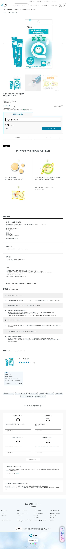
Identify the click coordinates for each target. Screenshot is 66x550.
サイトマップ (4, 513)
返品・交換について (54, 510)
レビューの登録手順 (38, 513)
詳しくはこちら (10, 430)
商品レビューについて (22, 513)
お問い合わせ (4, 516)
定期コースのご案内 (22, 510)
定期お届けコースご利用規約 (38, 516)
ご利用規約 (19, 516)
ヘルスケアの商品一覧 (23, 9)
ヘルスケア (16, 9)
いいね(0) (19, 383)
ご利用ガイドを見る (32, 459)
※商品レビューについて (20, 351)
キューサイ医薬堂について (40, 520)
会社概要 (52, 520)
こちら (24, 109)
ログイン (60, 6)
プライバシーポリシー (6, 520)
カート (64, 5)
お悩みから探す (54, 5)
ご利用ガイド (4, 510)
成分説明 (17, 137)
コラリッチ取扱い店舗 (55, 513)
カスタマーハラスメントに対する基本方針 (24, 520)
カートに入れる (52, 128)
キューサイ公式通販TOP (8, 9)
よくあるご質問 (37, 510)
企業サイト (32, 540)
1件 (14, 106)
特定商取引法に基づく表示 (53, 516)
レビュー (48, 137)
